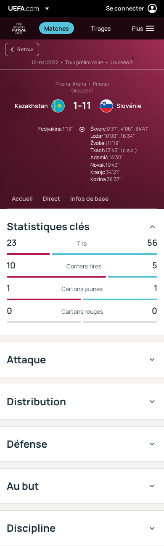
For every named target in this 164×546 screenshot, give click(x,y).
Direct (51, 198)
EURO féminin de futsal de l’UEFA (19, 28)
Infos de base (89, 198)
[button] (141, 28)
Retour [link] (25, 49)
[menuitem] (60, 28)
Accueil (22, 198)
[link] (56, 28)
